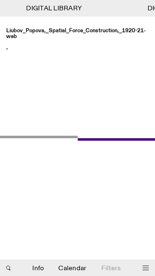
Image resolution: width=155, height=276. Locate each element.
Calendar (72, 268)
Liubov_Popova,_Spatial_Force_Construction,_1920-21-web (76, 33)
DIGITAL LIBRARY (53, 8)
